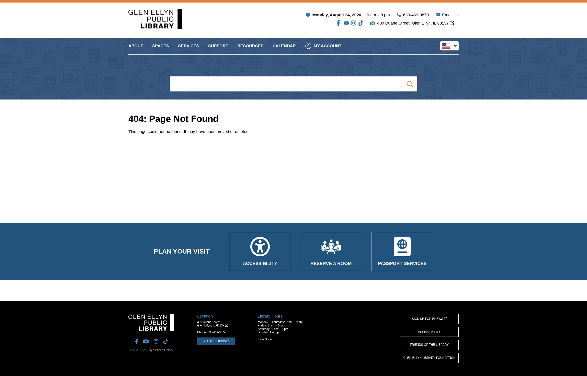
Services (188, 46)
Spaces (160, 46)
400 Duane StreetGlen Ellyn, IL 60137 (211, 323)
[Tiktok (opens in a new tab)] (360, 23)
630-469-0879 (416, 15)
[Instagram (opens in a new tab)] (353, 23)
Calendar (284, 46)
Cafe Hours (265, 339)
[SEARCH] (409, 84)
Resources (250, 46)
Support (218, 46)
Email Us (450, 15)
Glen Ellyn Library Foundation (429, 357)
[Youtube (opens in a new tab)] (346, 23)
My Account (327, 46)
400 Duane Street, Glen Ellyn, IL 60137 (413, 23)
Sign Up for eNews (428, 319)
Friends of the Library (429, 344)
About (135, 46)
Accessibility (429, 332)
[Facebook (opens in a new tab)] (339, 23)
